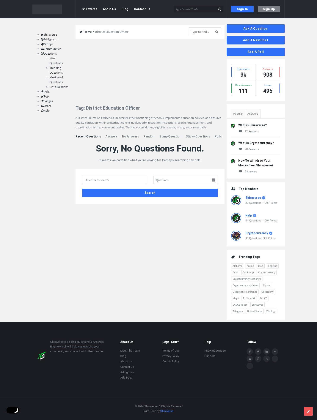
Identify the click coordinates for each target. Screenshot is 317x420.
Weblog (270, 311)
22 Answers (252, 131)
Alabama (237, 265)
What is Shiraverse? (252, 125)
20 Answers (252, 149)
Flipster (266, 285)
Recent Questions (88, 136)
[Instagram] (249, 358)
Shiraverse (89, 9)
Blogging (272, 265)
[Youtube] (275, 351)
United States (254, 311)
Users (47, 106)
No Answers (130, 136)
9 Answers (251, 171)
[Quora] (249, 366)
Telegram (238, 311)
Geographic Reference (245, 291)
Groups (48, 44)
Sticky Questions (198, 136)
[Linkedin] (266, 351)
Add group (50, 39)
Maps (236, 298)
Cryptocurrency (256, 233)
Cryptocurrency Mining (245, 285)
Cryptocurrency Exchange (247, 278)
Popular (238, 113)
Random (149, 136)
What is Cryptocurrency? (256, 143)
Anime (250, 265)
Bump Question (170, 136)
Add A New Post (255, 40)
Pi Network (249, 298)
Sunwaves (257, 304)
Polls (218, 136)
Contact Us (142, 9)
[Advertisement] (149, 72)
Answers (111, 136)
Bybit (236, 272)
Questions (50, 53)
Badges (48, 101)
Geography (267, 291)
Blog (125, 9)
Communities (52, 49)
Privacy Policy (170, 356)
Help (248, 215)
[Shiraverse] (54, 9)
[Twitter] (258, 351)
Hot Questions (59, 87)
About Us (109, 9)
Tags (46, 96)
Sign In (242, 9)
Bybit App (248, 272)
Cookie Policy (170, 361)
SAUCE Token (240, 304)
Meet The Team (130, 350)
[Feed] (266, 358)
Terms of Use (170, 350)
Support (209, 356)
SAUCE (263, 298)
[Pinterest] (258, 358)
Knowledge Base (215, 350)
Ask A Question (255, 28)
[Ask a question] (308, 411)
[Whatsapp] (275, 358)
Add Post (126, 377)
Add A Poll (256, 52)
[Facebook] (249, 351)
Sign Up (269, 9)
